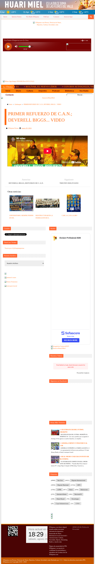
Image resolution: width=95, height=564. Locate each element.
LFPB (59, 490)
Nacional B (78, 494)
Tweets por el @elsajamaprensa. (14, 248)
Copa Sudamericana (62, 503)
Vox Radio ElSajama (32, 17)
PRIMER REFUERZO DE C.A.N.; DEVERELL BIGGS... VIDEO (42, 104)
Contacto (56, 17)
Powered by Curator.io (83, 373)
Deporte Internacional (78, 480)
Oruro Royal (60, 499)
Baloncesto (84, 490)
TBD (60, 560)
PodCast (46, 17)
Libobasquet (18, 104)
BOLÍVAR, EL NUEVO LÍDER (32, 86)
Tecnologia (75, 499)
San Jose (60, 480)
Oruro (71, 490)
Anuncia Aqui (68, 17)
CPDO (77, 503)
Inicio (5, 17)
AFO (78, 485)
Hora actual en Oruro (41, 529)
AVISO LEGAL (77, 527)
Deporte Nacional (62, 485)
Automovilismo (61, 494)
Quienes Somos (16, 17)
